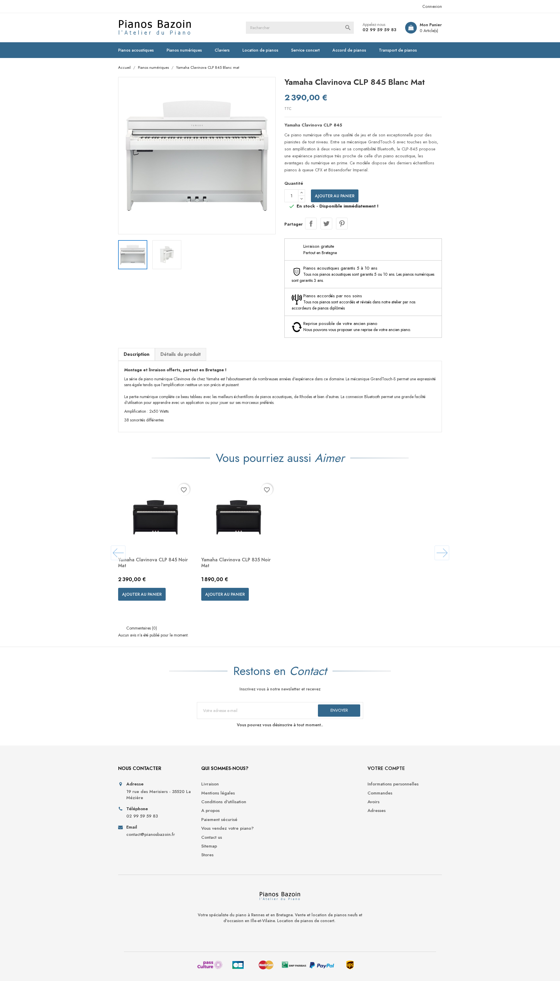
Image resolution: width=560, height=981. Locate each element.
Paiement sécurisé (219, 820)
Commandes (380, 793)
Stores (207, 855)
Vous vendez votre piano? (227, 828)
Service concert (305, 50)
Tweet (326, 223)
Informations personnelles (393, 784)
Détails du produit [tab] (180, 354)
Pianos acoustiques (136, 50)
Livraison (210, 784)
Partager (311, 223)
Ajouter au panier (334, 196)
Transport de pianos (398, 50)
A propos (210, 811)
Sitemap (209, 846)
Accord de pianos (349, 50)
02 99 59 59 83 (379, 29)
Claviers (222, 50)
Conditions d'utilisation (223, 802)
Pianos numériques (184, 50)
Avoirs (373, 802)
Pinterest (342, 223)
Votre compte (386, 768)
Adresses (377, 811)
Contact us (211, 837)
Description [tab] (136, 354)
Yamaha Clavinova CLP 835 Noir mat (236, 562)
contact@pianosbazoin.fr (150, 834)
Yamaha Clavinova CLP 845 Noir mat (153, 562)
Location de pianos (260, 50)
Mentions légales (218, 793)
